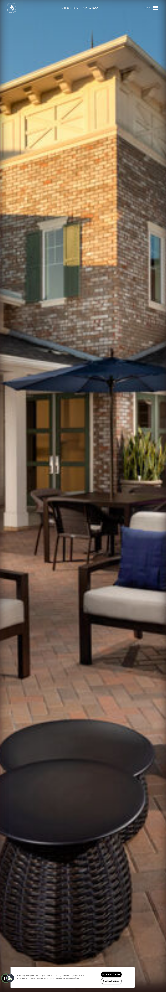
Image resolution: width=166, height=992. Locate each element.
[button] (10, 978)
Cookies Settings (111, 981)
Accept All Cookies (111, 974)
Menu (147, 7)
